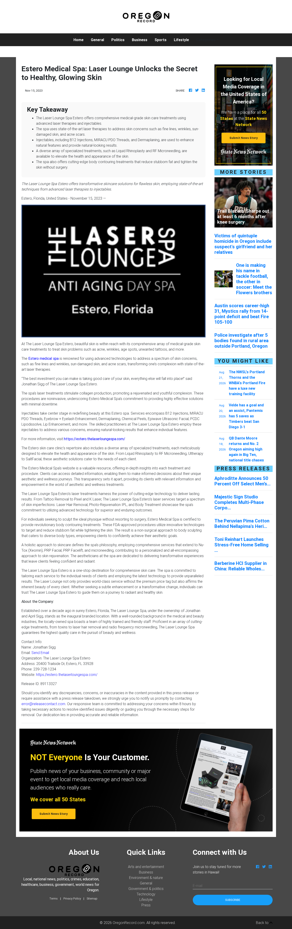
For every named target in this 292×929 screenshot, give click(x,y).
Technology (146, 894)
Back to (262, 922)
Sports (161, 39)
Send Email (40, 652)
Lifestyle (181, 39)
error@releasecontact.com (43, 703)
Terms (53, 898)
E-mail (197, 885)
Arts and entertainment (146, 866)
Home (80, 39)
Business (139, 39)
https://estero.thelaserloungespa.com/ (66, 674)
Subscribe (232, 900)
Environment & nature (146, 877)
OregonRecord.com (129, 922)
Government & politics (146, 888)
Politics (118, 39)
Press (146, 905)
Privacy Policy (72, 898)
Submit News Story (243, 138)
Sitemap (92, 898)
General (97, 39)
